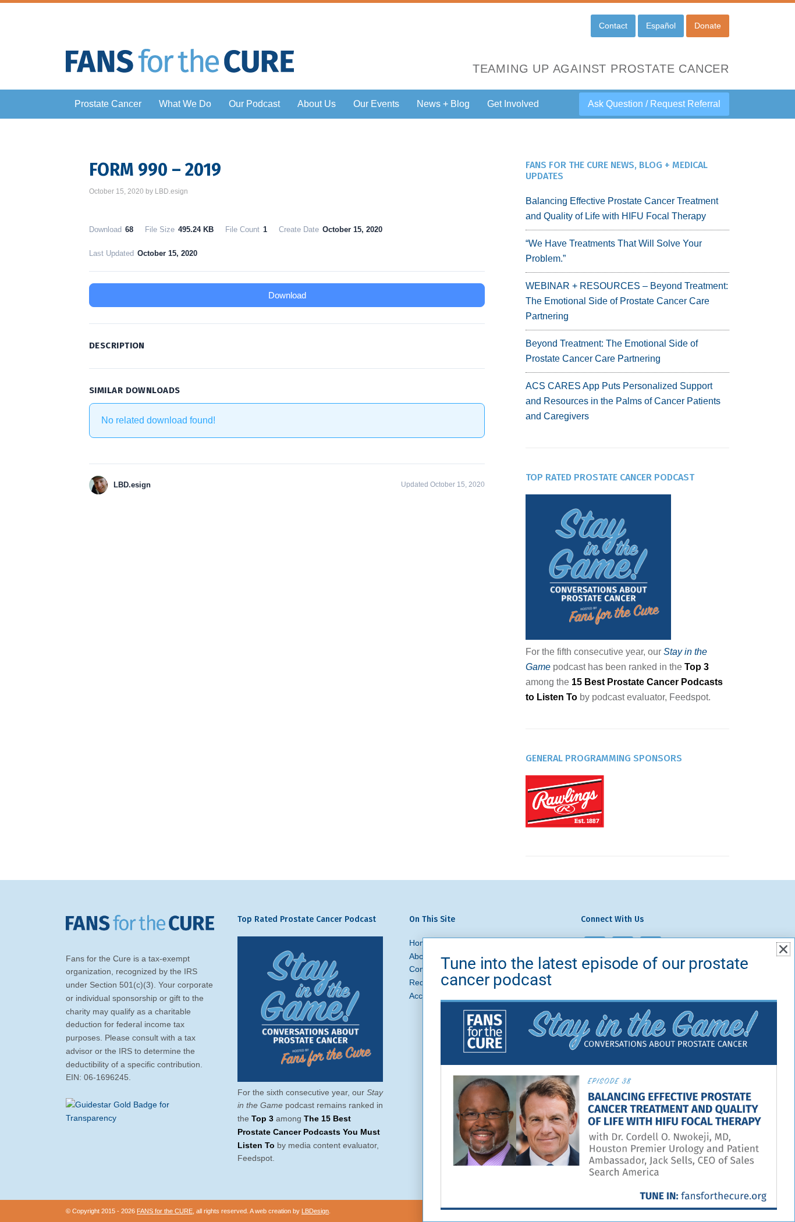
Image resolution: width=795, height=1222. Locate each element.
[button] (783, 949)
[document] (397, 611)
